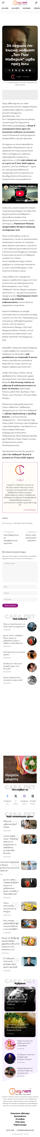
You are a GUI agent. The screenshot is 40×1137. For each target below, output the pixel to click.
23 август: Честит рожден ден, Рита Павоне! (17, 1002)
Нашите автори (20, 1113)
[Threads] (33, 799)
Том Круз (17, 523)
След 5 (19, 77)
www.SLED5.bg (29, 510)
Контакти (20, 1116)
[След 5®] (20, 2)
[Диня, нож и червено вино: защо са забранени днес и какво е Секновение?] (32, 641)
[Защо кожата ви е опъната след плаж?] (32, 680)
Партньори (20, 1125)
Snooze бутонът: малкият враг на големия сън (25, 1070)
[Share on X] (16, 70)
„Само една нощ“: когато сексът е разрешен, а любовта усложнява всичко (10, 844)
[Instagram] (24, 799)
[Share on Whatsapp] (19, 70)
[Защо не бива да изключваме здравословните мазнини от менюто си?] (29, 941)
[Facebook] (7, 799)
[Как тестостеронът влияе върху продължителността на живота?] (29, 865)
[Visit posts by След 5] (13, 76)
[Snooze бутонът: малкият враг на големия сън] (10, 1072)
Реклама (20, 1122)
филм (30, 523)
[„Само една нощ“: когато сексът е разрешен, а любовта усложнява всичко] (29, 839)
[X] (16, 799)
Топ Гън (24, 523)
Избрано (20, 983)
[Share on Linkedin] (22, 70)
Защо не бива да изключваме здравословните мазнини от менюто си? (10, 944)
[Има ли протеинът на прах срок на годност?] (32, 626)
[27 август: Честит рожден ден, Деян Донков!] (29, 961)
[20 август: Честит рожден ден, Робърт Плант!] (10, 1058)
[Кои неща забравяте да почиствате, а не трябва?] (29, 923)
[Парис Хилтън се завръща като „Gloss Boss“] (10, 1044)
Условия (20, 1119)
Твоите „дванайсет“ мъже (10, 824)
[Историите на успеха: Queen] (32, 655)
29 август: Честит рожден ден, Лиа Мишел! (12, 666)
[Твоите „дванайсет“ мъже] (29, 824)
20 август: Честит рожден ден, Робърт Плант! (26, 1057)
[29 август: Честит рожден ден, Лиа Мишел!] (32, 667)
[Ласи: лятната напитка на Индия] (29, 906)
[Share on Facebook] (12, 70)
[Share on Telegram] (26, 70)
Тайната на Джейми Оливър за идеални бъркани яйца (18, 1027)
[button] (4, 3)
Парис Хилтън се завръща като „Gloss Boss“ (25, 1043)
